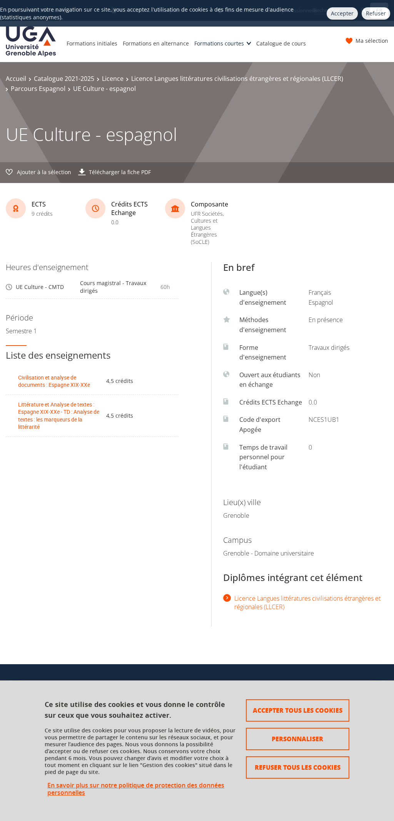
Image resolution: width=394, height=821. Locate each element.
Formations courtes (219, 43)
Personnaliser (297, 738)
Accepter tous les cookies (297, 710)
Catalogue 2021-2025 (64, 78)
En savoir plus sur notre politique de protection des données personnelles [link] (135, 789)
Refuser (376, 13)
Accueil (16, 78)
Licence (113, 78)
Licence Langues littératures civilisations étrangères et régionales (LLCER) (237, 78)
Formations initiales (92, 43)
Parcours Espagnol (38, 88)
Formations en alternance (156, 43)
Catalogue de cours (281, 43)
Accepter (342, 13)
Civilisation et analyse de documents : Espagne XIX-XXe (54, 381)
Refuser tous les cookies (298, 767)
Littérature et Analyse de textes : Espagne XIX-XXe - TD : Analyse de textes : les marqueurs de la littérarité (58, 416)
